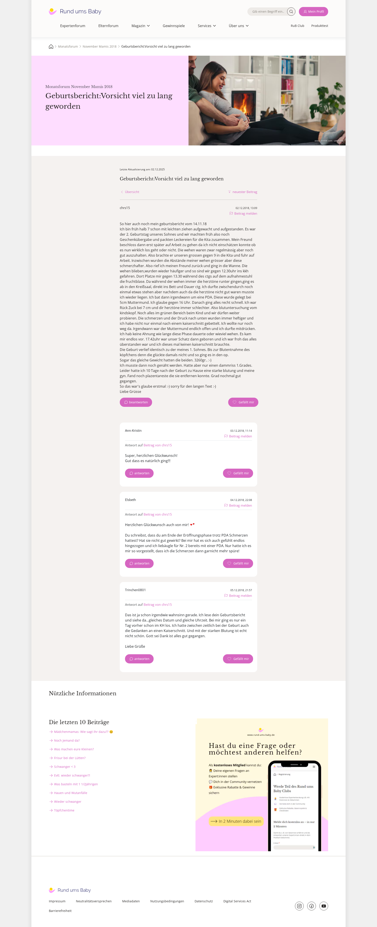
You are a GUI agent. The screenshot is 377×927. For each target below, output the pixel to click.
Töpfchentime (64, 810)
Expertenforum (72, 25)
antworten (141, 473)
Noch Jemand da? (67, 740)
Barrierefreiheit (60, 911)
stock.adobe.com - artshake (329, 140)
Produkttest (319, 26)
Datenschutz (204, 901)
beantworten (138, 402)
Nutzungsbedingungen (167, 901)
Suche (291, 11)
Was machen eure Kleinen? (74, 749)
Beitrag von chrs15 (158, 445)
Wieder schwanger (67, 801)
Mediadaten (131, 901)
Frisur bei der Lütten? (70, 758)
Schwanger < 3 (64, 767)
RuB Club (297, 26)
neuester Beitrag (245, 192)
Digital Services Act (237, 901)
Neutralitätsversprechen (94, 901)
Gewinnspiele (174, 25)
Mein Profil (316, 11)
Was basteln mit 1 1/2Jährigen (76, 784)
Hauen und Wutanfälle (70, 793)
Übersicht (132, 192)
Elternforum (108, 25)
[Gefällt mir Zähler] (243, 402)
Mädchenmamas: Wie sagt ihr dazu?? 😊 (83, 732)
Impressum (57, 901)
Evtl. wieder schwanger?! (72, 775)
